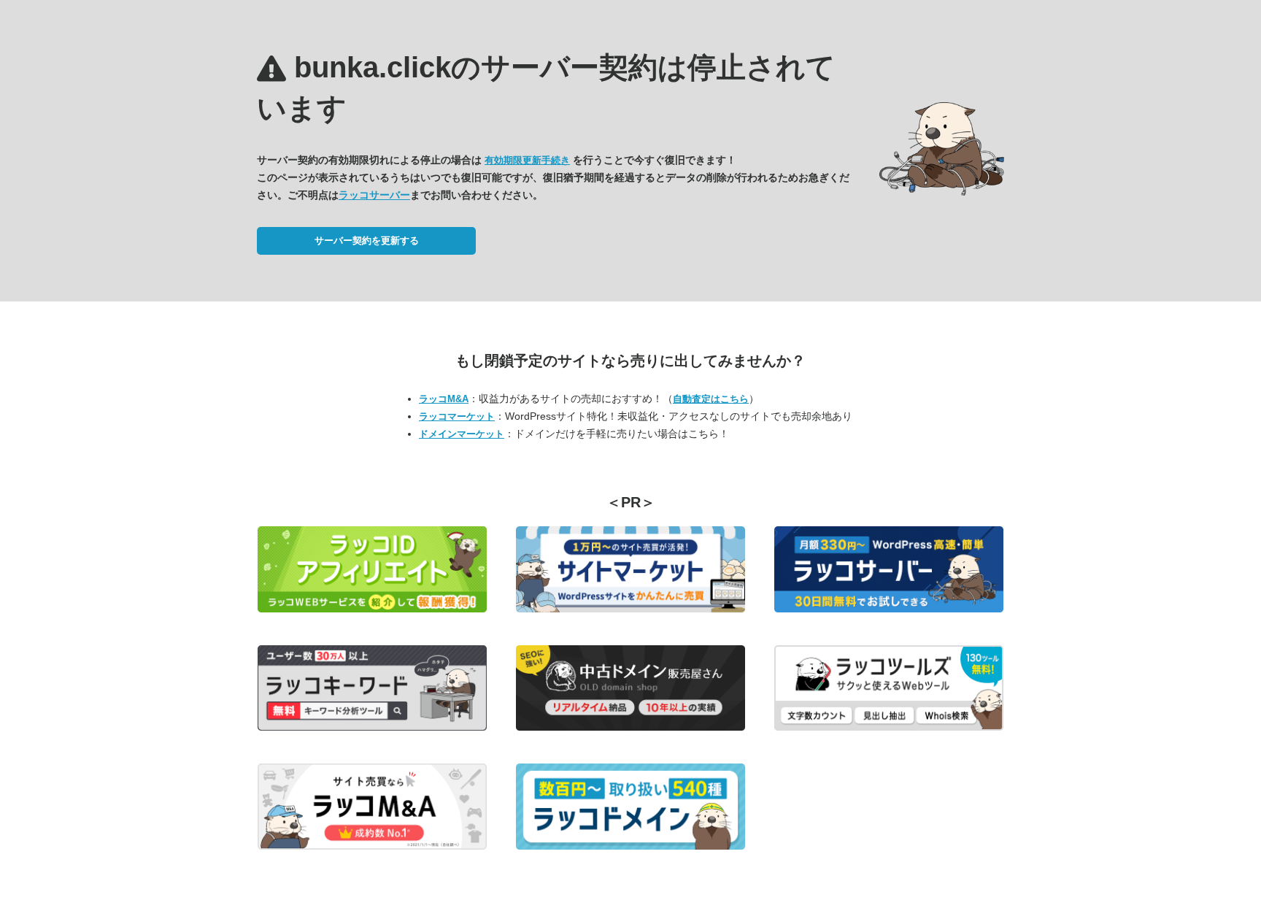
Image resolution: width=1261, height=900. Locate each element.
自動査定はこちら (711, 398)
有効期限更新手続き (527, 160)
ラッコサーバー (374, 195)
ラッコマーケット (457, 416)
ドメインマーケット (461, 433)
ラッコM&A (443, 398)
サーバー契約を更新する (367, 240)
